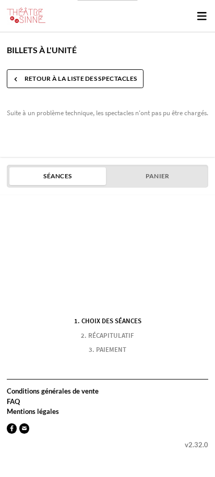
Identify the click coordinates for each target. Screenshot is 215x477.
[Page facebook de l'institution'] (12, 428)
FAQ (13, 401)
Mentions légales (33, 411)
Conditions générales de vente (53, 391)
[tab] (57, 176)
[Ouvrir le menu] (201, 15)
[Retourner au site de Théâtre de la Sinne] (26, 16)
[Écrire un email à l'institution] (24, 428)
